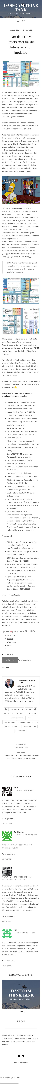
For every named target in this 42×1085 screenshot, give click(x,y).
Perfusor (27, 726)
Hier (4, 339)
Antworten (7, 823)
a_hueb (29, 30)
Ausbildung (9, 713)
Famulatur (22, 713)
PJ (35, 726)
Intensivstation (18, 718)
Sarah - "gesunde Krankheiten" (16, 877)
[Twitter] (23, 1056)
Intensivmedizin (17, 709)
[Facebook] (18, 1056)
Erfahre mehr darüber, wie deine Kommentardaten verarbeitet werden (20, 1041)
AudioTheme (22, 1062)
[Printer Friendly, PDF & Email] (13, 631)
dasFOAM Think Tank (21, 7)
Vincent (27, 156)
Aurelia (23, 144)
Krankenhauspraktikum (28, 722)
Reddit (17, 595)
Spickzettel (21, 731)
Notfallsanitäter (12, 726)
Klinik (29, 709)
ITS (29, 718)
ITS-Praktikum (10, 722)
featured (33, 713)
